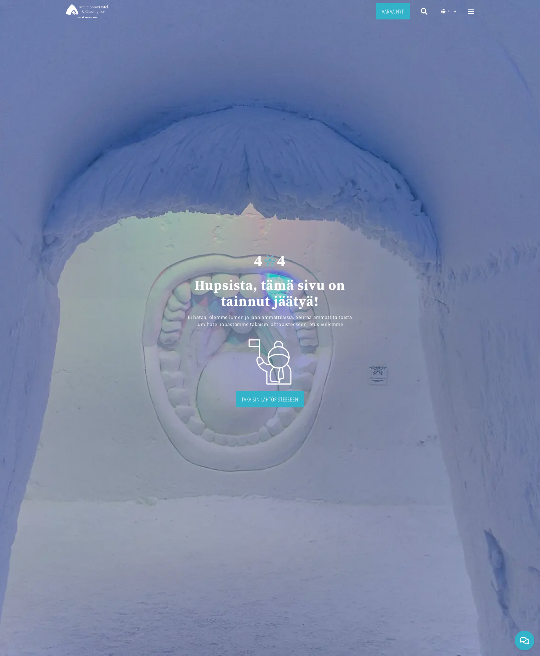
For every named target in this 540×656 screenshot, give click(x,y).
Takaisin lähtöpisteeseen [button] (270, 399)
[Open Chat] (524, 640)
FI (449, 11)
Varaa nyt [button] (393, 11)
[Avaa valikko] (471, 11)
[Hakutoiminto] (424, 11)
